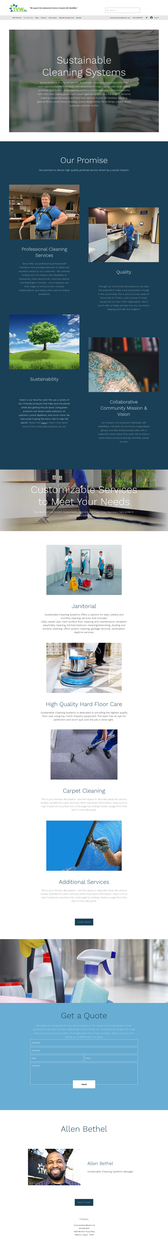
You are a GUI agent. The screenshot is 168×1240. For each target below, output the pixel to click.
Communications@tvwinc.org (84, 1225)
